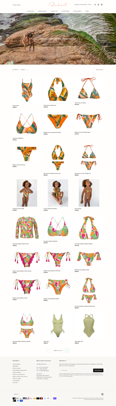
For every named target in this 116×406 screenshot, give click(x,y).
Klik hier (101, 374)
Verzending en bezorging (20, 370)
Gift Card (15, 382)
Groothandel (16, 380)
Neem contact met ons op (20, 376)
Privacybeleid (95, 398)
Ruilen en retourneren (19, 374)
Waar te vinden (17, 378)
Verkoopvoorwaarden (87, 398)
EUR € (16, 394)
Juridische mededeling (77, 398)
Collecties (101, 398)
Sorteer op (16, 69)
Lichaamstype (16, 364)
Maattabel (15, 366)
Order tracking (17, 372)
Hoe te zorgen (16, 368)
